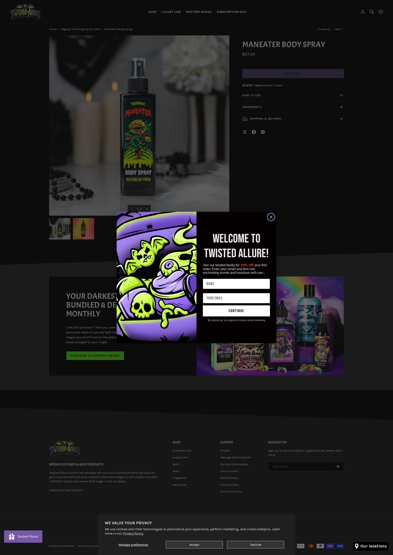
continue (236, 310)
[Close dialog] (271, 217)
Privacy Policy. (133, 533)
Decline (255, 545)
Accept (194, 545)
